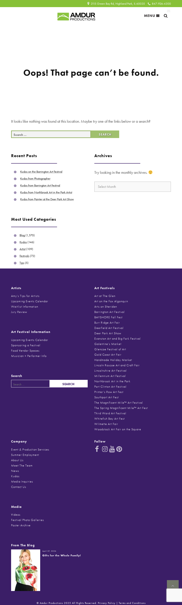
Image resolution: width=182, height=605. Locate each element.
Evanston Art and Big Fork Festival (117, 339)
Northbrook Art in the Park (112, 381)
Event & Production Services (30, 449)
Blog (22, 235)
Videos (15, 515)
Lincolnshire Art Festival (110, 371)
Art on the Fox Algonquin (111, 301)
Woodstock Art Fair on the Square (117, 429)
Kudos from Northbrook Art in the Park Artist (46, 192)
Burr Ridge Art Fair (107, 323)
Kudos (23, 242)
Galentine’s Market (107, 344)
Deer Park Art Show (107, 333)
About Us (17, 460)
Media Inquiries (22, 481)
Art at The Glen (104, 296)
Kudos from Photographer (35, 178)
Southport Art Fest (106, 397)
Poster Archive (21, 525)
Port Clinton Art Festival (110, 387)
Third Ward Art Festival (110, 413)
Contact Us (18, 487)
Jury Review (19, 312)
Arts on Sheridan (105, 307)
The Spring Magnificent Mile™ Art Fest (121, 408)
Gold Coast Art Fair (107, 355)
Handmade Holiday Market (113, 360)
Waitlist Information (24, 307)
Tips (22, 263)
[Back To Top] (173, 586)
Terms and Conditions (132, 603)
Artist (23, 249)
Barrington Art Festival (109, 312)
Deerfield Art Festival (109, 328)
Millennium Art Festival (110, 376)
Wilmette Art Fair (106, 424)
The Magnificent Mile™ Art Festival (118, 403)
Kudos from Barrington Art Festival (40, 185)
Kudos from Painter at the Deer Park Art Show (47, 199)
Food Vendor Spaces (25, 351)
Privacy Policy (106, 603)
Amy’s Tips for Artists (25, 296)
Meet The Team (22, 465)
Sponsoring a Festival (25, 345)
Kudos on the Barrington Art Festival (41, 172)
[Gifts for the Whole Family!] (25, 570)
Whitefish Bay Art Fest (109, 419)
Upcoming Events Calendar (29, 301)
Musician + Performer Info (29, 356)
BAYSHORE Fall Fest (108, 317)
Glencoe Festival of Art (110, 349)
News (15, 471)
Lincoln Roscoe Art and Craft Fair (117, 365)
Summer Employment (25, 455)
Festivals (24, 256)
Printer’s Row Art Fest (108, 392)
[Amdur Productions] (76, 15)
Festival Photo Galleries (27, 520)
